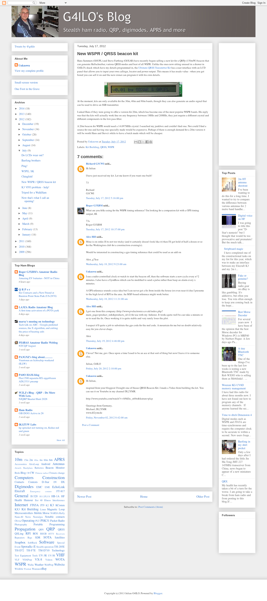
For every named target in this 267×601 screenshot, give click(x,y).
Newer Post (84, 496)
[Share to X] (143, 142)
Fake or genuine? (243, 277)
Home (144, 496)
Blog (23, 473)
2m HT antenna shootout (242, 182)
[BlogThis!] (140, 142)
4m (41, 460)
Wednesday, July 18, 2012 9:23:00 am (106, 264)
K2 (47, 505)
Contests (33, 482)
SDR (37, 537)
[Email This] (136, 142)
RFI (28, 533)
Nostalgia (38, 517)
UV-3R (43, 555)
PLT (37, 520)
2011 (22, 241)
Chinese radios (41, 472)
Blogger (158, 593)
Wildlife (19, 569)
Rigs (30, 537)
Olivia (18, 520)
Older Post (202, 496)
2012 (22, 119)
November (28, 129)
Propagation (25, 529)
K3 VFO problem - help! (35, 187)
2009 (22, 252)
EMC (39, 487)
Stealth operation (45, 546)
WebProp (48, 564)
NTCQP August (27, 346)
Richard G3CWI (95, 163)
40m (36, 460)
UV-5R (51, 555)
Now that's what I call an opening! (35, 199)
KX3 (17, 509)
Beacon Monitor (55, 467)
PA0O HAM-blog (29, 375)
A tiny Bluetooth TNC (243, 352)
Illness (47, 500)
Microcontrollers (24, 513)
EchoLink (58, 487)
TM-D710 (43, 550)
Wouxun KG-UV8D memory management (234, 386)
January (26, 234)
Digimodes (24, 486)
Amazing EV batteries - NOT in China (39, 278)
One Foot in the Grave (27, 89)
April (25, 218)
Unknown (91, 271)
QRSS (103, 147)
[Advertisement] (143, 459)
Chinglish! (27, 176)
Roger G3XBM (94, 205)
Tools (35, 555)
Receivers (60, 533)
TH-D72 (19, 550)
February (27, 229)
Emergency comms (41, 491)
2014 (22, 108)
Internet (21, 504)
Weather (39, 564)
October (27, 134)
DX (63, 482)
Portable (38, 524)
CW (32, 473)
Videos (48, 559)
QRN (41, 529)
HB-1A (55, 496)
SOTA (47, 537)
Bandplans (28, 467)
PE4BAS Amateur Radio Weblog (38, 342)
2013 (22, 114)
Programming (57, 524)
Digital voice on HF (245, 217)
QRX (225, 481)
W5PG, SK (28, 171)
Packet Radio (57, 520)
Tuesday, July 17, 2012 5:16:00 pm (104, 198)
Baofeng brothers (31, 160)
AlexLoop (34, 464)
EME (47, 487)
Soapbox (20, 542)
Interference (59, 500)
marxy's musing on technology (37, 321)
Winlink (27, 568)
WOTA (60, 559)
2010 (22, 246)
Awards (18, 467)
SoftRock (32, 542)
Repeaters (20, 537)
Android (45, 464)
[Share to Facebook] (147, 142)
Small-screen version (26, 82)
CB (28, 472)
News (28, 517)
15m (26, 460)
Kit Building (92, 147)
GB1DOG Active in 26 (31, 413)
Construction (53, 477)
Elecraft (20, 491)
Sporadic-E (28, 546)
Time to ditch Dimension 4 (237, 415)
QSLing (19, 533)
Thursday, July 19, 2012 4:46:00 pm (105, 341)
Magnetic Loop (56, 509)
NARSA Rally (57, 513)
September (28, 140)
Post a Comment (90, 425)
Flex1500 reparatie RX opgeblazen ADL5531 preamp (37, 379)
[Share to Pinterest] (151, 142)
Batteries (39, 467)
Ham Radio (25, 410)
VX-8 (38, 559)
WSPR (111, 147)
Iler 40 (39, 500)
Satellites (60, 537)
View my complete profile (29, 71)
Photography (21, 524)
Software (46, 542)
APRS (59, 459)
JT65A (34, 505)
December (28, 124)
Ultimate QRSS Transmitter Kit (154, 67)
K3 (52, 505)
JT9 (42, 505)
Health (18, 500)
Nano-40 (19, 517)
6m (51, 460)
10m (18, 459)
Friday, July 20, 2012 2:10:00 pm (103, 368)
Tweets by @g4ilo (25, 46)
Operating (28, 520)
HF (63, 496)
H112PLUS (44, 496)
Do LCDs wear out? (33, 155)
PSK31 (44, 520)
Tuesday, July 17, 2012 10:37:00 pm (105, 229)
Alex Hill (91, 236)
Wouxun (36, 569)
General (21, 495)
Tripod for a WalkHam (34, 192)
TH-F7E (31, 550)
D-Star (45, 482)
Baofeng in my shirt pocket (244, 445)
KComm (60, 505)
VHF (60, 555)
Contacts (19, 482)
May (25, 213)
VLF (17, 559)
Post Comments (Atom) (150, 507)
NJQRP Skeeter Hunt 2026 (33, 399)
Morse (46, 513)
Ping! (25, 166)
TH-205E (59, 546)
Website (59, 564)
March (26, 224)
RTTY (51, 533)
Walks (31, 564)
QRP (50, 529)
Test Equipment (23, 555)
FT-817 (60, 491)
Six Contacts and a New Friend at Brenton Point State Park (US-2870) (37, 294)
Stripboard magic (233, 249)
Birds (17, 473)
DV (55, 482)
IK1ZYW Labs (27, 424)
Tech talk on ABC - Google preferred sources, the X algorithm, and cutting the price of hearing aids (38, 328)
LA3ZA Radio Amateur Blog (36, 307)
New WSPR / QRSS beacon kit (39, 182)
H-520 (34, 496)
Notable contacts (55, 517)
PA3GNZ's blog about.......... (36, 357)
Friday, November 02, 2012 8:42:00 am (106, 417)
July (25, 150)
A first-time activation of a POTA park (39, 310)
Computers (24, 477)
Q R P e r (24, 289)
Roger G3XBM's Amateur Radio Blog (38, 273)
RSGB (43, 533)
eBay (43, 568)
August (26, 145)
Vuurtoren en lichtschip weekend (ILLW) (36, 361)
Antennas (59, 463)
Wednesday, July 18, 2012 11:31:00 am (107, 299)
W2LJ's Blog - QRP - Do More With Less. (37, 394)
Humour (28, 500)
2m (31, 460)
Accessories (21, 464)
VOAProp (27, 559)
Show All (61, 440)
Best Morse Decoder (244, 313)
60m (46, 460)
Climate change (57, 473)
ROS (35, 533)
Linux (43, 509)
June (25, 208)
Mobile (38, 513)
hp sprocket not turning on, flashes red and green (39, 429)
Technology (58, 550)
